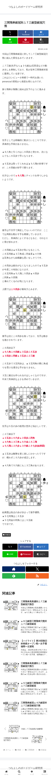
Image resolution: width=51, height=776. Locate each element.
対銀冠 (7, 535)
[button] (41, 41)
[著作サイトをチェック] (13, 569)
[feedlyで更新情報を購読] (13, 576)
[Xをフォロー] (37, 569)
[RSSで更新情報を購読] (37, 576)
